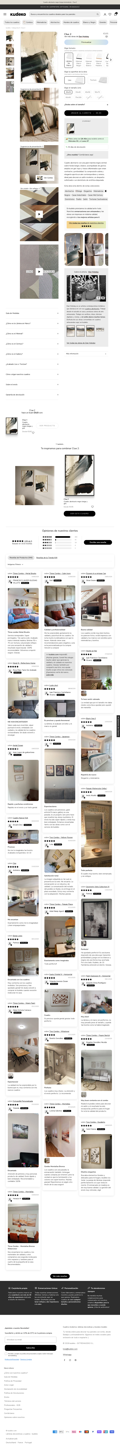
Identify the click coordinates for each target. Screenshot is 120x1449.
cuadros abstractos (92, 309)
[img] (22, 541)
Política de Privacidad (12, 1381)
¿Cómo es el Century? (14, 344)
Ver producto (47, 426)
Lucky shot (53, 685)
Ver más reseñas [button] (60, 1276)
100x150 (100, 97)
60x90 (68, 97)
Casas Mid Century (95, 195)
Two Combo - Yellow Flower (61, 837)
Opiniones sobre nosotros (14, 1417)
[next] (110, 60)
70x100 (78, 97)
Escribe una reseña (98, 542)
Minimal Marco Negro (79, 63)
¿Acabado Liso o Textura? (16, 364)
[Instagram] (70, 1360)
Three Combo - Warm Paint (24, 1003)
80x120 (89, 97)
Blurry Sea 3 (91, 718)
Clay (14, 863)
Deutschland (11, 1442)
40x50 (87, 92)
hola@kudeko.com (70, 1349)
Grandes (102, 22)
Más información (72, 354)
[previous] (62, 60)
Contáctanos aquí (86, 155)
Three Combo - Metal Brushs (24, 573)
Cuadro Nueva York (20, 818)
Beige (79, 191)
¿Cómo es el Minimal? (14, 333)
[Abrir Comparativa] (99, 249)
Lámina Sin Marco (69, 63)
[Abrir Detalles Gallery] (78, 249)
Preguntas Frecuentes (13, 1409)
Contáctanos (9, 1413)
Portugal (28, 1442)
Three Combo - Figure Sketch (98, 1035)
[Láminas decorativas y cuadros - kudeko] (16, 14)
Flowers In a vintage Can (96, 573)
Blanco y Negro (89, 22)
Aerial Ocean (18, 745)
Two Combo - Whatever (59, 1031)
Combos (29, 22)
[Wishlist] (110, 14)
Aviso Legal (9, 1385)
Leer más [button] (50, 675)
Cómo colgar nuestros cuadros (18, 374)
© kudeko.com (11, 1431)
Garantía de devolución (15, 395)
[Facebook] (64, 1360)
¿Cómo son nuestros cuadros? (16, 1373)
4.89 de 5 (28, 541)
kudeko (8, 28)
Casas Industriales (79, 195)
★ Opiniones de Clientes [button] (118, 726)
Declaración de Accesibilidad (15, 1389)
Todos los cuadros (12, 22)
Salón (85, 199)
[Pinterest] (75, 1360)
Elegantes (88, 191)
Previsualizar (86, 42)
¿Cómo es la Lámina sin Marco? (18, 323)
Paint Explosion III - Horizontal (98, 976)
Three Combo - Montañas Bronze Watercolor (57, 1105)
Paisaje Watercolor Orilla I (96, 788)
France (20, 1442)
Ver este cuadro (79, 514)
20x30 (68, 92)
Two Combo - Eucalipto (95, 1122)
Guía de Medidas (12, 313)
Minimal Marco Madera (99, 63)
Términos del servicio (12, 1401)
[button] (47, 537)
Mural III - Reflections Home (24, 663)
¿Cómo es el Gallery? (14, 354)
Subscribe (30, 1348)
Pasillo (78, 199)
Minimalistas (42, 22)
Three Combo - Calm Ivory (60, 573)
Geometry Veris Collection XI (97, 887)
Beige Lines (17, 936)
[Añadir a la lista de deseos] (106, 36)
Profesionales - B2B (12, 1405)
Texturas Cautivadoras (98, 199)
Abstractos (55, 22)
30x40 (78, 92)
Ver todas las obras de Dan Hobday (81, 343)
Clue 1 (24, 420)
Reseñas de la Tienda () (46, 558)
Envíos (6, 1397)
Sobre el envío (11, 384)
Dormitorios (70, 199)
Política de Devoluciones (14, 1393)
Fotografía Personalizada (23, 1101)
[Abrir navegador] (5, 14)
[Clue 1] (71, 128)
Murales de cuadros (71, 22)
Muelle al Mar (91, 651)
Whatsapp (67, 1354)
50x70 (97, 92)
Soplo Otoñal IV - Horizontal (60, 974)
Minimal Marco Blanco (89, 63)
